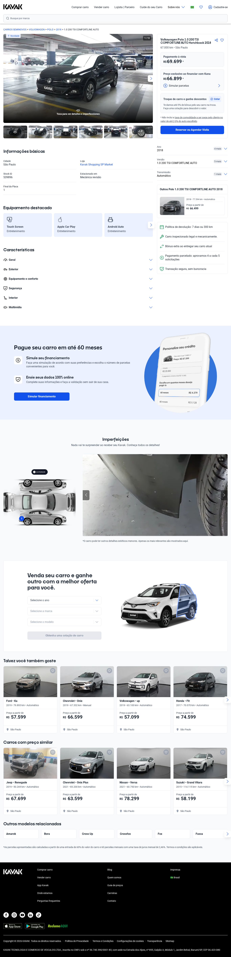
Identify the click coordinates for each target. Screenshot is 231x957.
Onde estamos (44, 893)
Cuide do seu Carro (151, 7)
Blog (109, 869)
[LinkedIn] (30, 915)
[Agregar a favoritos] (222, 40)
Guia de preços (115, 885)
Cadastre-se (221, 7)
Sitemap (170, 941)
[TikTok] (38, 915)
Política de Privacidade (77, 941)
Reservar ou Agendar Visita (192, 129)
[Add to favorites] (52, 670)
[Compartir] (216, 40)
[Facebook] (6, 915)
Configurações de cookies (130, 941)
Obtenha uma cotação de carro (64, 635)
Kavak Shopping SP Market (96, 164)
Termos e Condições (103, 941)
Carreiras (112, 893)
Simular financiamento (42, 396)
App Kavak (43, 885)
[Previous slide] (5, 78)
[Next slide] (151, 78)
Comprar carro (80, 7)
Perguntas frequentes (48, 901)
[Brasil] (192, 7)
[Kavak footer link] (12, 886)
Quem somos (114, 877)
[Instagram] (14, 915)
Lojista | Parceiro (124, 7)
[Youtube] (22, 915)
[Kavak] (12, 7)
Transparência (154, 941)
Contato (111, 901)
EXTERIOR (40, 472)
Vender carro (101, 7)
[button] (215, 99)
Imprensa (175, 869)
